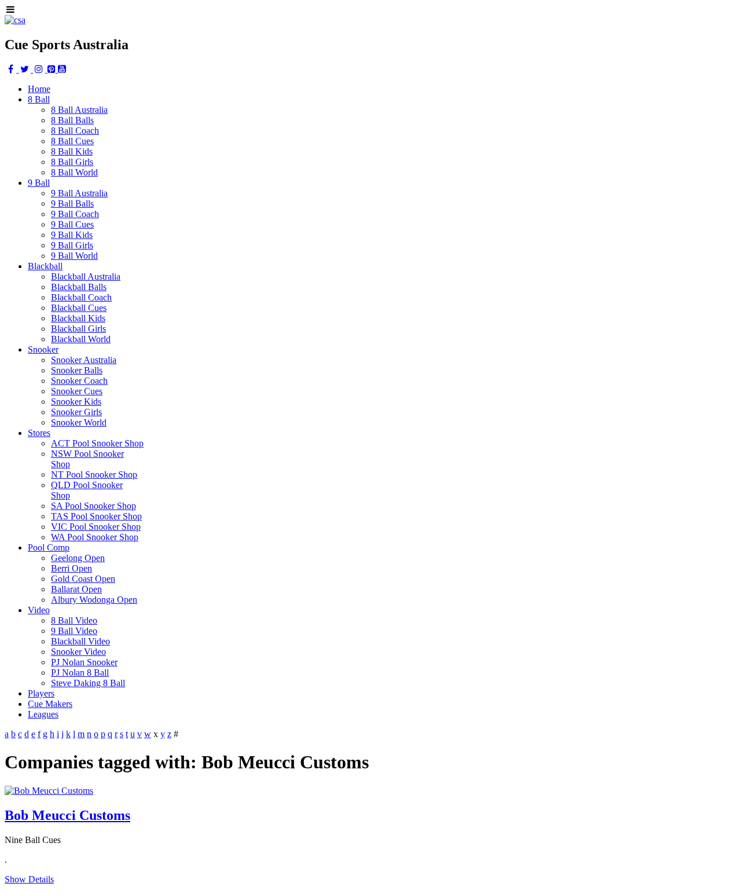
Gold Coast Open (83, 579)
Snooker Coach (79, 381)
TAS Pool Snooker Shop (96, 516)
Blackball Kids (78, 318)
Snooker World (79, 422)
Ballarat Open (76, 589)
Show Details (29, 879)
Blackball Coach (81, 297)
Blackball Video (80, 641)
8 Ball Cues (72, 141)
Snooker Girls (76, 412)
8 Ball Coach (75, 130)
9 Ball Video (74, 631)
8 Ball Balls (72, 120)
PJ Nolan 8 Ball (80, 672)
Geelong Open (78, 558)
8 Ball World (74, 172)
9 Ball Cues (72, 224)
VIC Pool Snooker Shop (96, 527)
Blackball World (81, 339)
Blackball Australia (85, 276)
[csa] (15, 20)
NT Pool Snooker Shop (94, 474)
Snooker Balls (76, 370)
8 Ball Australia (79, 110)
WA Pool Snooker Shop (94, 537)
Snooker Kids (76, 401)
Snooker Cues (76, 391)
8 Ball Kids (72, 151)
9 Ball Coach (75, 214)
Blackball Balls (79, 287)
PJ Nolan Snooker (84, 662)
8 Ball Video (74, 620)
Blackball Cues (79, 308)
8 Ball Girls (72, 162)
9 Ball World (74, 256)
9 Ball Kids (72, 235)
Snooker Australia (83, 360)
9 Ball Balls (72, 203)
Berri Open (71, 568)
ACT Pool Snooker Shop (97, 443)
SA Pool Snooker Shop (93, 506)
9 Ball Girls (72, 245)
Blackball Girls (78, 329)
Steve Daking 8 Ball (88, 683)
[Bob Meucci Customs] (49, 791)
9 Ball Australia (79, 193)
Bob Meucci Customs (67, 815)
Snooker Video (78, 652)
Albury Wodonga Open (94, 599)
